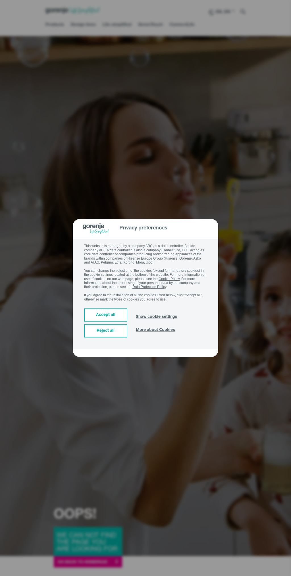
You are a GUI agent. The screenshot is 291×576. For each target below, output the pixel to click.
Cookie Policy (169, 279)
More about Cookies (155, 330)
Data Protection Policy (149, 287)
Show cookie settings (156, 317)
